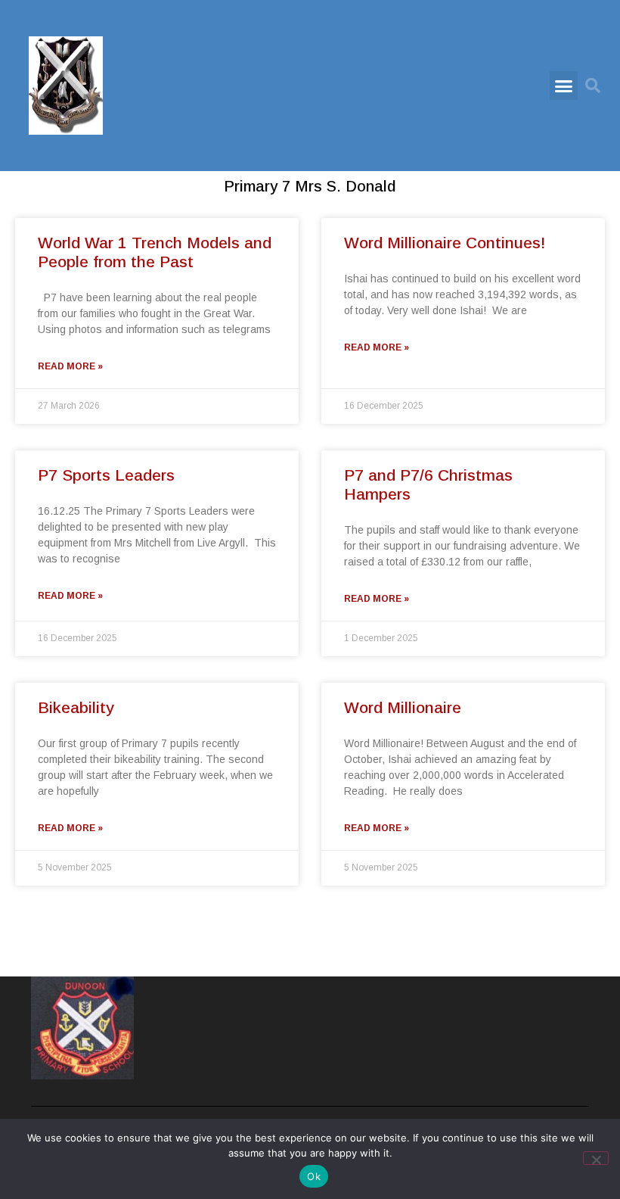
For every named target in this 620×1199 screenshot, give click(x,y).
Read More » (70, 366)
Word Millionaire (402, 707)
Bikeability (76, 707)
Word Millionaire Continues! (444, 242)
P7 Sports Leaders (106, 475)
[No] (596, 1158)
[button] (564, 85)
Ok (314, 1176)
